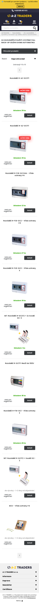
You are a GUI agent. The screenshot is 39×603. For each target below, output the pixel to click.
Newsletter (7, 585)
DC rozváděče (29, 33)
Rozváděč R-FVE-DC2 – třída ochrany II (19, 269)
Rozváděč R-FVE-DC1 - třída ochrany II (19, 412)
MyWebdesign (31, 598)
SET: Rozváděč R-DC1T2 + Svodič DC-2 (19, 459)
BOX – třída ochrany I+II (19, 506)
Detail (29, 115)
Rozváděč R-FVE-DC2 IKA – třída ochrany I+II (19, 174)
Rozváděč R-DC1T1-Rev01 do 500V (19, 363)
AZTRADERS (5, 33)
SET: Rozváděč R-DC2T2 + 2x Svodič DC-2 (19, 317)
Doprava (6, 581)
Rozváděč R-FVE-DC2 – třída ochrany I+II (19, 222)
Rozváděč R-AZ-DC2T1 (19, 78)
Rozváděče (16, 33)
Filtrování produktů (10, 51)
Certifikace (7, 589)
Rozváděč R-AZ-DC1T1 (19, 126)
